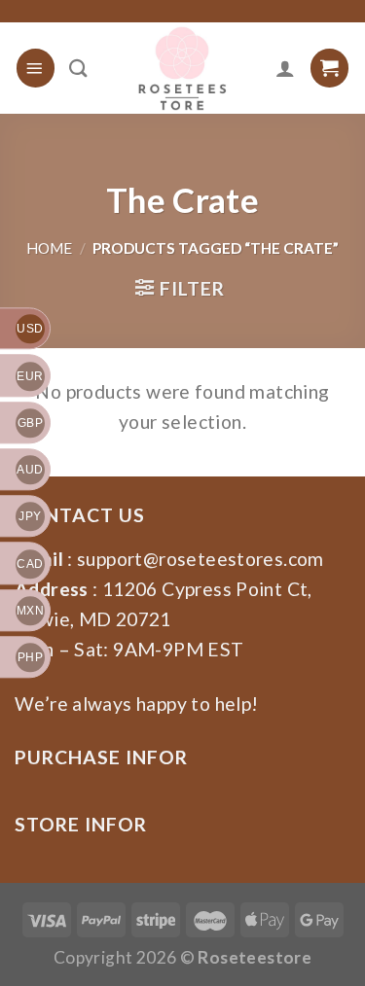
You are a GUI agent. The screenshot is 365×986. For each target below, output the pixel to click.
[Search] (78, 68)
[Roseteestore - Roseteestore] (182, 68)
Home (49, 248)
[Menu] (36, 68)
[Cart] (329, 68)
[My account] (285, 68)
